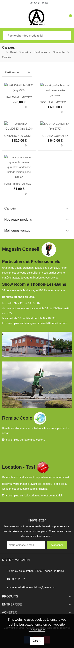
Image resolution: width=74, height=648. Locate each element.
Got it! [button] (37, 640)
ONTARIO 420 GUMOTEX (21, 135)
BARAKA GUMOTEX (55, 135)
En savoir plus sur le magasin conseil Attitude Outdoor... (35, 323)
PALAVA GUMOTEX (19, 97)
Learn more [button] (37, 630)
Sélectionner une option (6, 90)
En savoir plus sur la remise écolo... (23, 439)
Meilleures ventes (17, 230)
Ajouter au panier (6, 177)
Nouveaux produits (18, 219)
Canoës (10, 208)
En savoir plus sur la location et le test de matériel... (33, 495)
